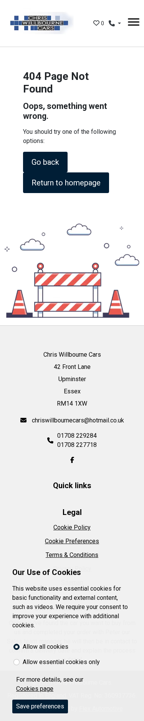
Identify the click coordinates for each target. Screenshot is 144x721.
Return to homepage (66, 182)
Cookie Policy (72, 527)
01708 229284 (77, 435)
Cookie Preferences (72, 541)
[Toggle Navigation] (133, 23)
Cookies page (34, 688)
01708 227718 (77, 444)
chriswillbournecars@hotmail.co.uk (77, 420)
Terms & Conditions (72, 555)
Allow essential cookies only (61, 662)
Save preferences (40, 706)
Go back (45, 162)
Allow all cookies (45, 646)
